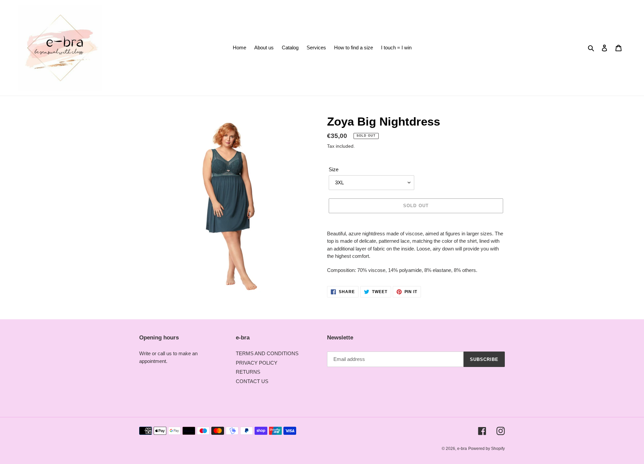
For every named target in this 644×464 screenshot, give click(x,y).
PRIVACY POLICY (256, 363)
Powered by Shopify (486, 448)
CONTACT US (252, 381)
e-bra (462, 448)
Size (333, 169)
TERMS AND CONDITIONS (267, 353)
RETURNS (248, 372)
